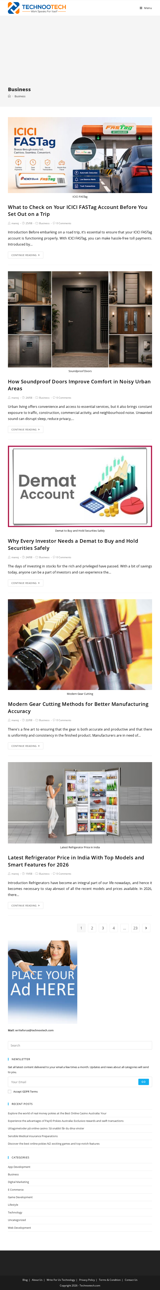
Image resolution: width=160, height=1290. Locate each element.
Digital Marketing (18, 1182)
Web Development (19, 1228)
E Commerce (16, 1189)
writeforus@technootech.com (34, 1030)
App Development (19, 1167)
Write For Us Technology (61, 1280)
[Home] (9, 96)
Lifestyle (13, 1205)
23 (135, 927)
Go (143, 1082)
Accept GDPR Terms (25, 1091)
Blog (25, 1280)
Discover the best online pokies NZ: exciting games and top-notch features (54, 1143)
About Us (37, 1280)
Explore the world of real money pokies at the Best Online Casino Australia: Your (57, 1113)
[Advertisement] (80, 54)
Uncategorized (17, 1220)
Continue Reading (24, 255)
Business (44, 223)
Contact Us (131, 1280)
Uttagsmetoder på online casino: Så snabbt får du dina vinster (46, 1128)
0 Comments (63, 223)
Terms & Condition (110, 1280)
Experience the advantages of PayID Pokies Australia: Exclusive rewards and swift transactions (66, 1121)
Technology (15, 1212)
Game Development (20, 1197)
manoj (15, 223)
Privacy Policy (87, 1280)
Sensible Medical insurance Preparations (33, 1136)
